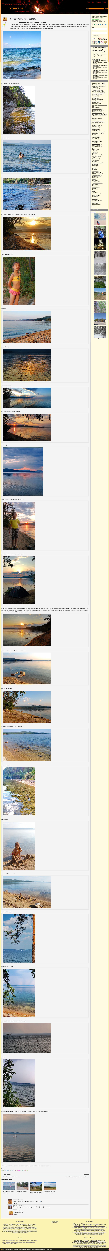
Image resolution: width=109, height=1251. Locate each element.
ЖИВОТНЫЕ (26, 1225)
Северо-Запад (95, 187)
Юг (93, 191)
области (99, 1233)
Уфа (89, 1229)
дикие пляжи (96, 1230)
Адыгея (74, 1231)
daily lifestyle (79, 1246)
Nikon (14, 1205)
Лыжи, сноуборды (96, 125)
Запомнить (96, 35)
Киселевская (101, 1243)
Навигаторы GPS (96, 141)
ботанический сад (83, 1247)
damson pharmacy (87, 1246)
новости (21, 1225)
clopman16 (15, 1242)
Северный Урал (83, 1229)
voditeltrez (8, 1242)
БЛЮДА (29, 1224)
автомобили (18, 1224)
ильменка (104, 1242)
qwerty (7, 1240)
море (84, 1242)
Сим (93, 1231)
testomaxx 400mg (23, 1229)
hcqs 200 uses (21, 1231)
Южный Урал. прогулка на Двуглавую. (10, 1176)
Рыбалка (94, 134)
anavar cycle (23, 1232)
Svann (15, 1243)
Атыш (100, 1242)
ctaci (12, 1242)
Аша (97, 1243)
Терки (93, 157)
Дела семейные (95, 136)
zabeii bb (4, 1243)
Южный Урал (9, 1174)
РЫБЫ (30, 1225)
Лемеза (97, 1242)
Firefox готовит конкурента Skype (99, 115)
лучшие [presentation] (98, 211)
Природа (31, 22)
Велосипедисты (95, 126)
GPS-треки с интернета (97, 118)
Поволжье (94, 180)
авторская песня (87, 1243)
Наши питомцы (95, 149)
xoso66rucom (34, 1240)
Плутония (93, 1243)
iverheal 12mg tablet (28, 1231)
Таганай (97, 1227)
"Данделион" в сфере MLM (98, 83)
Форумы (99, 13)
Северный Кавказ (79, 1233)
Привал (93, 161)
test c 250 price (26, 1228)
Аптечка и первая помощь (97, 121)
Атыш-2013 (95, 96)
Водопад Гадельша (96, 99)
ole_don (20, 1242)
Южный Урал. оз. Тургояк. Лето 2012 (8, 1192)
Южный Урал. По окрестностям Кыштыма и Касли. (77, 1176)
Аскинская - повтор (96, 94)
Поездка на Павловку (97, 110)
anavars (18, 1232)
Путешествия (36, 22)
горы (89, 1247)
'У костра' (16, 8)
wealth (97, 1245)
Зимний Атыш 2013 (96, 100)
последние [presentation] (103, 211)
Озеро (5, 1174)
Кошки (94, 150)
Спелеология (95, 195)
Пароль (93, 31)
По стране (94, 177)
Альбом (76, 13)
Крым (80, 1230)
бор (84, 1233)
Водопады (94, 165)
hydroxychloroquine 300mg (12, 1231)
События (82, 13)
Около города (95, 176)
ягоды (101, 1246)
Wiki (88, 2)
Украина (94, 189)
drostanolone (30, 1229)
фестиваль (101, 1241)
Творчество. (94, 199)
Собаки (94, 152)
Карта (93, 2)
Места (87, 13)
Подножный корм (96, 144)
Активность (62, 13)
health (101, 1245)
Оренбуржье (89, 1230)
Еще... (99, 338)
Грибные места (95, 129)
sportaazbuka (12, 1240)
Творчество (94, 198)
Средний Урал (100, 1224)
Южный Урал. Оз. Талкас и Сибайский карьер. (50, 1192)
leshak (24, 1242)
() (5, 25)
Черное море (82, 1227)
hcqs (27, 1232)
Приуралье (95, 181)
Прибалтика (95, 184)
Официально (54, 1222)
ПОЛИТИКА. (10, 1225)
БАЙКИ (34, 1227)
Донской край (94, 1234)
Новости (94, 153)
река (91, 1241)
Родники (94, 169)
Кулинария (94, 142)
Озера (28, 22)
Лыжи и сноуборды (96, 145)
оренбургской (94, 1233)
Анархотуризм (95, 172)
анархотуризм (6, 1228)
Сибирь (94, 188)
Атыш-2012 (95, 95)
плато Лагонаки (90, 1227)
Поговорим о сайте (96, 154)
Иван (29, 1240)
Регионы (94, 179)
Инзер (96, 1229)
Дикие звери (94, 138)
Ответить (15, 1203)
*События (94, 87)
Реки (93, 168)
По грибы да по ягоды (97, 132)
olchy (8, 1243)
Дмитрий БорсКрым (30, 1242)
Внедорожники (95, 204)
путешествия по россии (14, 1228)
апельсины (93, 1246)
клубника (92, 1247)
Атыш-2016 (95, 98)
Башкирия (90, 1224)
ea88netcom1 (8, 1249)
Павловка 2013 (95, 103)
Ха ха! (33, 1225)
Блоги (104, 13)
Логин (93, 27)
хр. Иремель (100, 1234)
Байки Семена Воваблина (97, 122)
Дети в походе (95, 137)
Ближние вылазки (22, 22)
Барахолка (94, 123)
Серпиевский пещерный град (99, 114)
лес (99, 1247)
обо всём (14, 1232)
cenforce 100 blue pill (14, 1229)
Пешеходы (94, 160)
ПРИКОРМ (11, 1227)
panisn (3, 1240)
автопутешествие (77, 1242)
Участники (69, 13)
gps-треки (8, 1224)
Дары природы (95, 130)
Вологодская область (81, 1234)
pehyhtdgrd (95, 60)
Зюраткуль (76, 1230)
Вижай (102, 1233)
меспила (98, 1246)
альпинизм (77, 1243)
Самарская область (97, 183)
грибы (95, 1241)
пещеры (78, 1240)
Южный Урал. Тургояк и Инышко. (22, 1192)
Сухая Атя (89, 1242)
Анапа (92, 1229)
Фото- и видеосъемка (97, 162)
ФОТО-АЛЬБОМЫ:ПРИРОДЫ (20, 1227)
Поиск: (87, 8)
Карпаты (5, 1227)
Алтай (17, 1225)
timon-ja (4, 23)
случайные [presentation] (93, 211)
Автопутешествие (92, 1245)
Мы (92, 148)
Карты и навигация (96, 140)
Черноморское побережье (100, 1231)
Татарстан (88, 1234)
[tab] (94, 212)
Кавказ (14, 1225)
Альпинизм (94, 119)
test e (21, 1228)
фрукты (96, 1247)
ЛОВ (8, 1227)
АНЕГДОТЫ (30, 1227)
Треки (93, 206)
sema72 (11, 1243)
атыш (104, 1246)
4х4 (87, 1245)
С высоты (94, 192)
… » (102, 56)
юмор (25, 1224)
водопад (85, 1241)
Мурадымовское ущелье (85, 1231)
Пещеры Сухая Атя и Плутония (99, 105)
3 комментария (86, 1174)
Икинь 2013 (95, 102)
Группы (93, 13)
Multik (17, 1240)
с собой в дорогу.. (96, 193)
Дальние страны (96, 175)
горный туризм (82, 1245)
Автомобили (95, 203)
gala (14, 1199)
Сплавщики (94, 196)
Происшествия (95, 156)
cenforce (8, 1229)
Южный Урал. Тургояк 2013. (23, 19)
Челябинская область (87, 1226)
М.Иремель (102, 1230)
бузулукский (88, 1233)
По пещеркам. (95, 107)
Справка (98, 2)
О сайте (104, 2)
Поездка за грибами (96, 109)
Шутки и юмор (95, 158)
